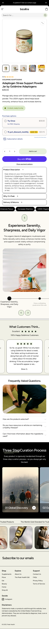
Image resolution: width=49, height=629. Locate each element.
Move (4, 577)
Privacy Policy (38, 581)
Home (4, 587)
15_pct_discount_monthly (22, 132)
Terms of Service (39, 584)
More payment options (25, 164)
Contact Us (37, 574)
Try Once (11, 121)
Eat (3, 581)
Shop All (5, 590)
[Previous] (3, 2)
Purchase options (9, 116)
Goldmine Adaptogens (12, 80)
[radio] (5, 120)
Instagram (8, 599)
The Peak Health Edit (22, 577)
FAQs (35, 577)
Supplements (6, 574)
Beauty (4, 584)
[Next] (45, 2)
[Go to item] (5, 68)
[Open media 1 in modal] (42, 23)
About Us (18, 574)
